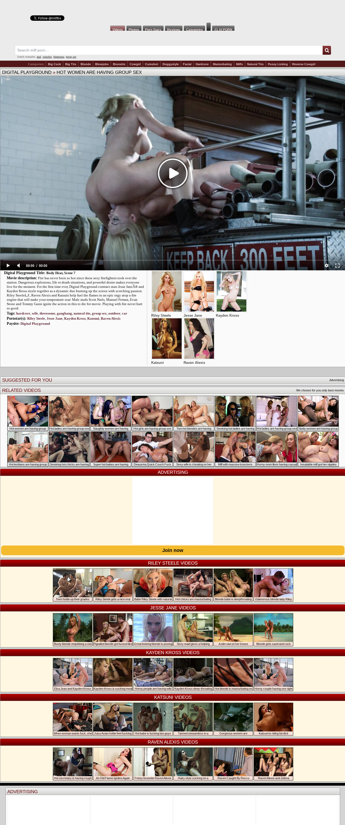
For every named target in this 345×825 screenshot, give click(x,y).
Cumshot (151, 64)
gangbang (64, 313)
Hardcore (202, 64)
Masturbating (222, 64)
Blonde (86, 64)
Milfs (239, 64)
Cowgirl (135, 64)
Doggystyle (171, 64)
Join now (172, 550)
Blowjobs (102, 64)
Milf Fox (172, 11)
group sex (71, 56)
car (124, 313)
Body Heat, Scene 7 (60, 273)
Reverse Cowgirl (303, 64)
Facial (187, 64)
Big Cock (54, 64)
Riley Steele (36, 318)
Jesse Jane (55, 318)
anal (39, 56)
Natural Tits (255, 64)
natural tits (82, 313)
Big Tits (70, 64)
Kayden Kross (75, 318)
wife (35, 313)
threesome (58, 56)
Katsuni (93, 318)
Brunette (119, 64)
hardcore (23, 313)
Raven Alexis (110, 318)
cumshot (47, 56)
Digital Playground (26, 72)
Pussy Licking (278, 64)
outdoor (114, 313)
